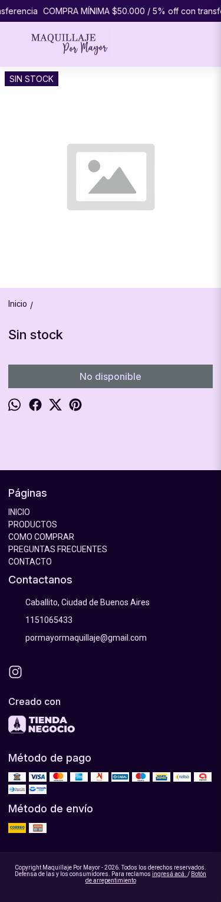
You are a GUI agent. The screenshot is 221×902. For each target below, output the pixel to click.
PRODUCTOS (32, 524)
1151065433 (48, 620)
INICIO (19, 512)
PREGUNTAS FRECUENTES (57, 549)
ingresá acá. (169, 874)
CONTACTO (30, 561)
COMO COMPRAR (41, 537)
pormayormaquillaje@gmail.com (86, 637)
